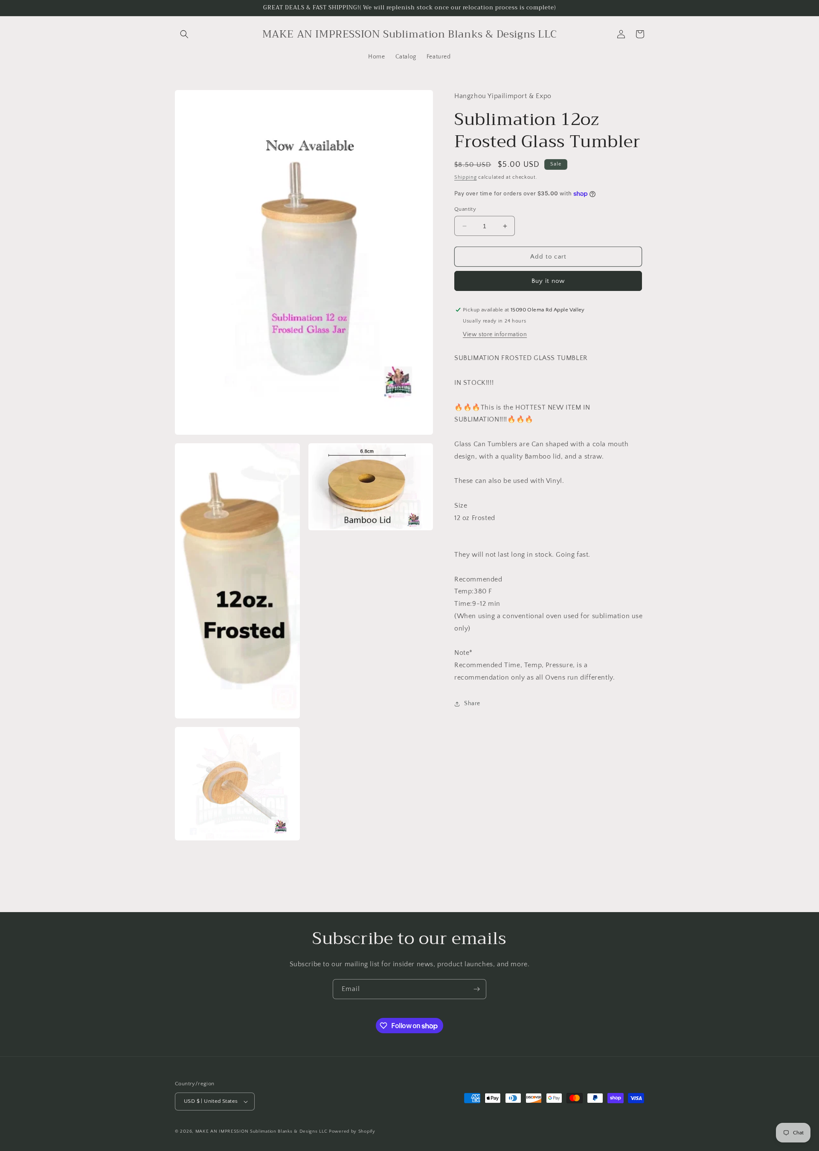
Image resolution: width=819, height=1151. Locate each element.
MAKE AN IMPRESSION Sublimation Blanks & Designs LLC (261, 1131)
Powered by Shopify (352, 1131)
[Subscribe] (476, 989)
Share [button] (472, 703)
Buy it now (548, 281)
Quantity (465, 209)
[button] (184, 34)
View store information (495, 334)
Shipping (465, 177)
